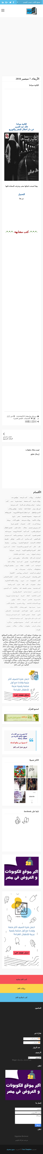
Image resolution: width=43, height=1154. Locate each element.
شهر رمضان (23, 607)
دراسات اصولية (36, 554)
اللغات (27, 565)
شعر (18, 516)
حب (27, 580)
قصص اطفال (8, 528)
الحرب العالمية (36, 596)
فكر (34, 546)
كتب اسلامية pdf (21, 997)
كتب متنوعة (37, 516)
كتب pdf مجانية (21, 979)
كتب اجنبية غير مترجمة (13, 614)
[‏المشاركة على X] (31, 421)
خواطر (12, 539)
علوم (31, 611)
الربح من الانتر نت (25, 577)
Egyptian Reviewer (21, 1136)
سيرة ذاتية (8, 531)
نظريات (38, 630)
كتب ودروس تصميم (34, 528)
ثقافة (21, 565)
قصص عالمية (26, 614)
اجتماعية (37, 565)
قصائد (33, 614)
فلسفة (6, 539)
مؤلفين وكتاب (12, 509)
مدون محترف (11, 1149)
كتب (7, 501)
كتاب (28, 524)
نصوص (8, 626)
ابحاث (13, 546)
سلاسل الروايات (9, 565)
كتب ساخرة (28, 539)
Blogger (14, 1060)
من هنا (21, 198)
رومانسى (14, 543)
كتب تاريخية (23, 497)
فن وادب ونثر (36, 509)
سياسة (38, 505)
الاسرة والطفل (36, 512)
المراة (22, 596)
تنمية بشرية (18, 501)
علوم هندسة (16, 611)
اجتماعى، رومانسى (22, 573)
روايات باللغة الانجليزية (11, 580)
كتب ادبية (19, 561)
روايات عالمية (36, 520)
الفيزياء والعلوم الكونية (29, 550)
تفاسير (30, 599)
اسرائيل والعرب (35, 531)
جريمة (24, 599)
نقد (16, 569)
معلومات (27, 626)
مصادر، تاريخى (36, 626)
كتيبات (27, 622)
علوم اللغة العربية (35, 561)
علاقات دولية (14, 607)
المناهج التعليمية (23, 543)
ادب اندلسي (36, 592)
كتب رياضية (11, 584)
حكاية (18, 599)
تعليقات (35, 1043)
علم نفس (37, 611)
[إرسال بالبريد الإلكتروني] (35, 421)
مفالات (21, 626)
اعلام (39, 550)
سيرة (38, 607)
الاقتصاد (12, 573)
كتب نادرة (27, 535)
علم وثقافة (8, 512)
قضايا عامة (27, 509)
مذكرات (29, 569)
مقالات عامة (11, 561)
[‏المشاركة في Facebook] (28, 421)
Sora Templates (27, 1149)
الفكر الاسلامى (8, 577)
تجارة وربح (37, 599)
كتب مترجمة (14, 505)
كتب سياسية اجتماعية (16, 618)
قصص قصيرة (18, 418)
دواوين (13, 599)
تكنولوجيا (33, 580)
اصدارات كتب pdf (35, 558)
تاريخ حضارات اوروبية (12, 596)
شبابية (20, 509)
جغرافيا (12, 550)
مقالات (15, 626)
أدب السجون (7, 588)
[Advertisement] (21, 48)
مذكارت (9, 622)
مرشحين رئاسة (18, 535)
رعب (28, 554)
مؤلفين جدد (14, 497)
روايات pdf (21, 988)
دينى (12, 501)
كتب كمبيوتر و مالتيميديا (24, 546)
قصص (26, 561)
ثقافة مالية (25, 558)
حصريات (22, 524)
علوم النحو (25, 611)
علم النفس (37, 539)
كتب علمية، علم (35, 622)
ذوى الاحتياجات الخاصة (33, 603)
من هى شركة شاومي (21, 1140)
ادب (32, 565)
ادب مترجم (8, 535)
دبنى (17, 565)
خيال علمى (17, 528)
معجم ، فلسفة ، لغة (25, 588)
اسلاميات (37, 497)
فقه (23, 584)
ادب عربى (7, 546)
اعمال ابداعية (27, 592)
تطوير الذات (16, 520)
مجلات (25, 528)
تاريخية (18, 550)
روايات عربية (36, 501)
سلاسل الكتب (11, 603)
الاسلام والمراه (17, 592)
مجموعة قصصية (27, 516)
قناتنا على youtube (19, 554)
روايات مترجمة (26, 520)
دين (10, 558)
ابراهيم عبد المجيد (35, 573)
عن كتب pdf (19, 665)
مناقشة (15, 588)
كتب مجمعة (27, 501)
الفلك (28, 596)
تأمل (39, 580)
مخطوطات (37, 569)
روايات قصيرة (21, 603)
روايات (31, 497)
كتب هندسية (36, 588)
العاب (16, 577)
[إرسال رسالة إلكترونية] (34, 418)
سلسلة (7, 543)
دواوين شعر (16, 558)
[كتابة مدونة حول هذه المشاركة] (33, 421)
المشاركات (34, 1039)
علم (27, 584)
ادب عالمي (19, 539)
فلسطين (8, 611)
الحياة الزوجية (17, 531)
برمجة (9, 520)
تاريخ (13, 516)
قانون (38, 614)
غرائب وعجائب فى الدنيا (27, 505)
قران (18, 584)
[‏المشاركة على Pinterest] (26, 421)
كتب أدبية (26, 531)
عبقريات (32, 584)
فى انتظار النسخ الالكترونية (21, 512)
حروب (22, 580)
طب (39, 546)
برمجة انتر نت (36, 524)
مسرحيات (22, 569)
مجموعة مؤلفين (18, 622)
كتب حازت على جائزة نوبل (32, 618)
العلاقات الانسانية (35, 543)
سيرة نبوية (32, 607)
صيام (39, 584)
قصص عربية (14, 524)
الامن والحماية (36, 577)
